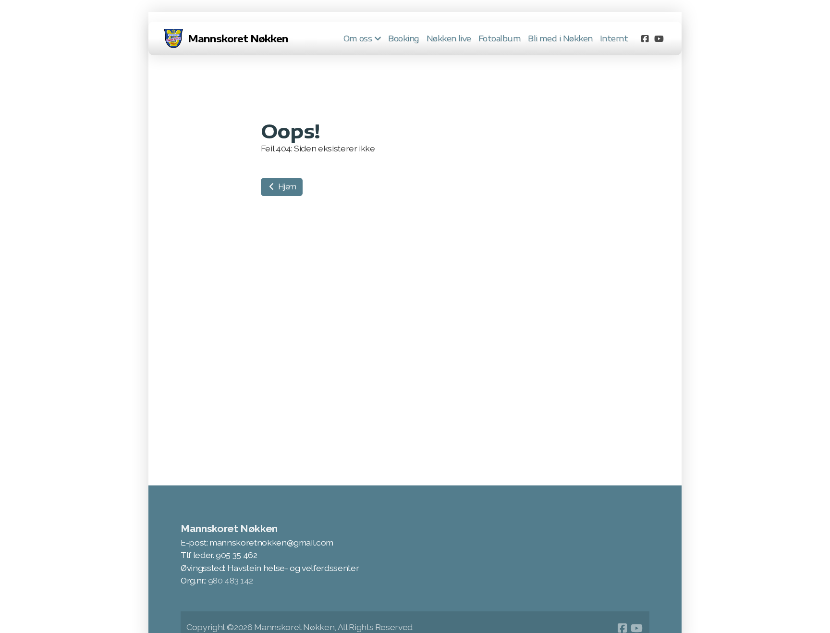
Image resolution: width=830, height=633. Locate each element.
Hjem (286, 186)
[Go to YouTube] (659, 38)
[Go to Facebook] (644, 38)
